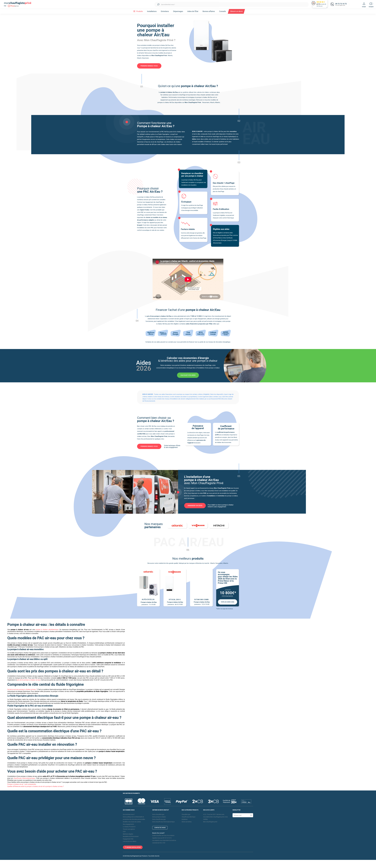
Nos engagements (128, 824)
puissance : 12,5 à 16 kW (202, 603)
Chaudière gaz (186, 814)
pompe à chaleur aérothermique (47, 629)
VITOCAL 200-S (175, 599)
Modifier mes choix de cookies (132, 822)
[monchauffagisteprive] (19, 4)
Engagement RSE (128, 839)
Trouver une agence (129, 829)
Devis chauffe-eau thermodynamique (163, 822)
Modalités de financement (131, 836)
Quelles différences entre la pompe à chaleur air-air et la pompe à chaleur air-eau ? (35, 786)
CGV (124, 831)
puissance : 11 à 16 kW (148, 603)
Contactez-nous (159, 827)
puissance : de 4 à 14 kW (175, 603)
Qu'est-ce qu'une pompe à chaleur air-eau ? (22, 689)
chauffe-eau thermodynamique (24, 778)
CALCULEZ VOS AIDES (187, 375)
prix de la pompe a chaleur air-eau (28, 680)
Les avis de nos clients (129, 841)
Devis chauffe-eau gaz (159, 819)
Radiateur (185, 819)
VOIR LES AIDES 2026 (227, 602)
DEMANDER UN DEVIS (195, 505)
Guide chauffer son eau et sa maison (163, 835)
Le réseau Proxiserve (129, 826)
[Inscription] (251, 815)
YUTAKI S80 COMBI (201, 599)
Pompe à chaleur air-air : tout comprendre (21, 784)
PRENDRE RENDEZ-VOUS (149, 66)
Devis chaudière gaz (158, 814)
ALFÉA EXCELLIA (148, 599)
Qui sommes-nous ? (129, 814)
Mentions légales (128, 834)
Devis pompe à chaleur (159, 817)
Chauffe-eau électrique (188, 817)
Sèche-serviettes (187, 822)
